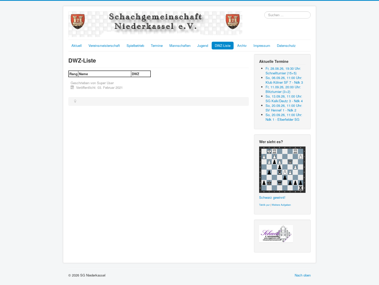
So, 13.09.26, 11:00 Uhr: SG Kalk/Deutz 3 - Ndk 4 (284, 98)
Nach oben (303, 275)
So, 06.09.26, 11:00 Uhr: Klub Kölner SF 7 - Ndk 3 (284, 80)
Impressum (261, 45)
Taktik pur (264, 204)
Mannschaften (180, 45)
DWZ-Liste (222, 45)
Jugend (202, 45)
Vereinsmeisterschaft (104, 45)
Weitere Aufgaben (281, 204)
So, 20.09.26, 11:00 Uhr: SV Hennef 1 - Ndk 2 (284, 108)
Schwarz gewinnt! (272, 197)
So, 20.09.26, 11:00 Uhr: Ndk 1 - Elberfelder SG (284, 117)
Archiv (242, 45)
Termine (157, 45)
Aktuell (76, 45)
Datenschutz (286, 45)
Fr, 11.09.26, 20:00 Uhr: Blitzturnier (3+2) (283, 89)
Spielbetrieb (135, 45)
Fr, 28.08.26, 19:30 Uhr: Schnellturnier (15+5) (283, 70)
